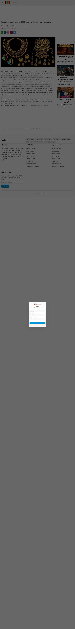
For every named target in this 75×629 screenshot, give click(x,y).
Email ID (31, 315)
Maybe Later (37, 325)
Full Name (32, 311)
